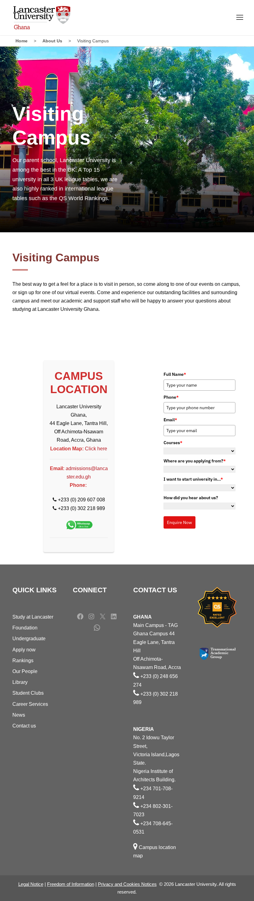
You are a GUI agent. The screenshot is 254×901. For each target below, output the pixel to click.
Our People (24, 671)
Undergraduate (29, 638)
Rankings (22, 660)
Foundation (24, 627)
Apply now (24, 649)
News (18, 715)
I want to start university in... (193, 479)
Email (170, 420)
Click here (96, 448)
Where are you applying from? (195, 461)
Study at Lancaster (32, 617)
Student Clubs (28, 693)
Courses (173, 442)
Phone (171, 397)
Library (20, 682)
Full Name (175, 374)
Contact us (24, 725)
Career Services (30, 704)
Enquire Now (179, 522)
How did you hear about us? (191, 497)
